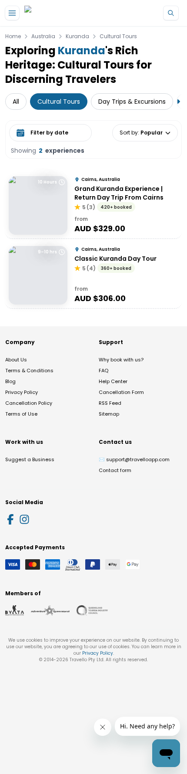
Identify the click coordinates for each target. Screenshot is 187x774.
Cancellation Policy (28, 403)
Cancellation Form (121, 392)
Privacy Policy (21, 392)
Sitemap (109, 413)
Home (13, 36)
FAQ (103, 370)
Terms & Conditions (29, 370)
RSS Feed (110, 403)
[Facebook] (10, 519)
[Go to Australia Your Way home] (59, 13)
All (16, 101)
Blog (10, 381)
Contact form (115, 470)
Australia (43, 36)
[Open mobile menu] (12, 13)
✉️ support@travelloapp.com (134, 459)
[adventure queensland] (50, 610)
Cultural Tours (118, 36)
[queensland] (92, 610)
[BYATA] (14, 610)
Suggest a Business (29, 459)
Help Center (113, 381)
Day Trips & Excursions (132, 101)
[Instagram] (24, 519)
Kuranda (77, 36)
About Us (16, 359)
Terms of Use (21, 413)
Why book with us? (121, 359)
